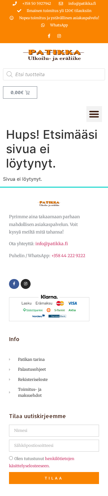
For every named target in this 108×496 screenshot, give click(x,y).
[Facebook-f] (49, 36)
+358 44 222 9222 (68, 255)
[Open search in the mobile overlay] (54, 74)
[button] (94, 114)
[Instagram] (59, 36)
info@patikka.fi (51, 243)
